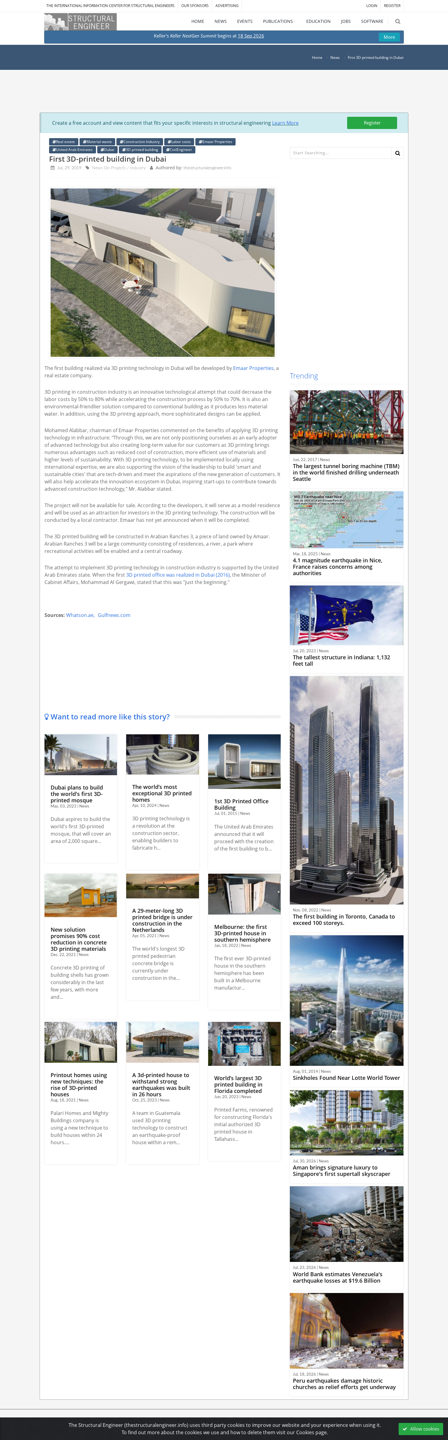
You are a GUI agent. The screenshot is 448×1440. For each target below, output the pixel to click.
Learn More (285, 123)
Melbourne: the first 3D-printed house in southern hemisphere (242, 933)
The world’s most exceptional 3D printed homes (162, 793)
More (389, 37)
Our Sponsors (195, 5)
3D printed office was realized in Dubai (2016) (178, 574)
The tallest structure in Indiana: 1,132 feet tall (341, 660)
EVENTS (245, 21)
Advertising (227, 5)
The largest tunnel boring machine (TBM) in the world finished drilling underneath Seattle (346, 472)
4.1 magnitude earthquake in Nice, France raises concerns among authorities (337, 567)
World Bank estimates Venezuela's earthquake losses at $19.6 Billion (337, 1277)
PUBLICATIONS (278, 21)
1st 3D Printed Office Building (241, 804)
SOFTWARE (372, 21)
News (335, 57)
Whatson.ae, (80, 615)
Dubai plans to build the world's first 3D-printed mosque (77, 794)
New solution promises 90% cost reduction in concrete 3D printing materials (79, 939)
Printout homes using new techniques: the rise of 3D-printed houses (79, 1084)
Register (372, 123)
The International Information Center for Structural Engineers (110, 5)
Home (317, 57)
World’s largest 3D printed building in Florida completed (238, 1084)
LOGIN (371, 5)
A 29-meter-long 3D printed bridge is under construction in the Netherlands (162, 920)
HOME (197, 21)
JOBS (346, 21)
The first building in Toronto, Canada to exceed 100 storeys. (344, 919)
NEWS (221, 21)
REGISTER (392, 5)
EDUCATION (318, 21)
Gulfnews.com (114, 615)
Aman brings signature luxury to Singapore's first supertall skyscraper (341, 1170)
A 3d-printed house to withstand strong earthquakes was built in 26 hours (161, 1084)
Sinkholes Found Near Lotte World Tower (346, 1077)
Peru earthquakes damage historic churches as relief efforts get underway (344, 1384)
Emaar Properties (253, 368)
